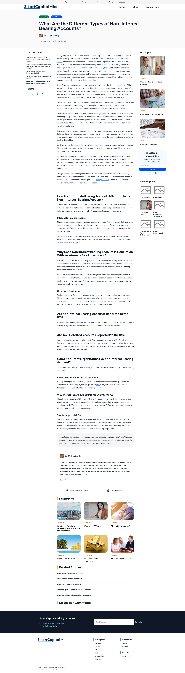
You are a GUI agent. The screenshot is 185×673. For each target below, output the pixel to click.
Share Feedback (117, 491)
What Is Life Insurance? (120, 526)
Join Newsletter (152, 7)
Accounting (99, 656)
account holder (115, 239)
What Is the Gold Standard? (91, 560)
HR (96, 653)
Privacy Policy (41, 670)
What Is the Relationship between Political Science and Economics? (68, 528)
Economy (61, 523)
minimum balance (113, 94)
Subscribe (153, 169)
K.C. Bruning (51, 35)
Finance (114, 523)
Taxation (88, 523)
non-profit (84, 367)
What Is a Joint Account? (121, 559)
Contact (125, 647)
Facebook (126, 656)
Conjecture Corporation (58, 667)
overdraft (94, 295)
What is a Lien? (145, 197)
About (124, 644)
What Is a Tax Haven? (66, 559)
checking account (119, 85)
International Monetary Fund (96, 68)
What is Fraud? (158, 197)
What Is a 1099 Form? (93, 526)
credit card (99, 108)
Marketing (99, 650)
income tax (61, 242)
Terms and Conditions (53, 670)
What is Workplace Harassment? (157, 214)
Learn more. (122, 2)
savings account (102, 180)
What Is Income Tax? (148, 144)
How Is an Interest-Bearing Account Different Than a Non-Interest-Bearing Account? (38, 59)
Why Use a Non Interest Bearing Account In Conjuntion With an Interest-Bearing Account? (38, 66)
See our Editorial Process (79, 491)
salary (98, 385)
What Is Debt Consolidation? (152, 114)
